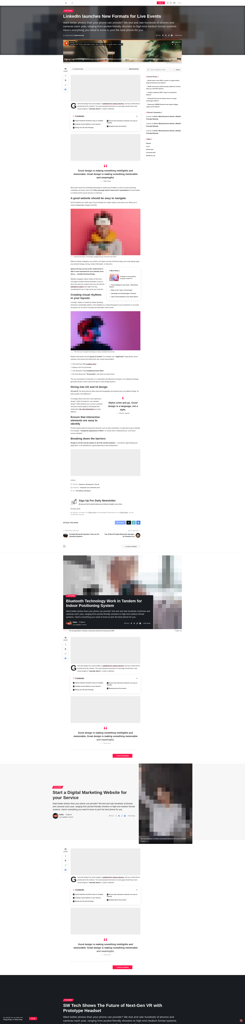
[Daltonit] (66, 3)
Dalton (75, 622)
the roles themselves (86, 409)
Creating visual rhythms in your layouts (88, 124)
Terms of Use (18, 1019)
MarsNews (87, 491)
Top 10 (97, 484)
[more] (72, 3)
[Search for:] (161, 69)
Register (148, 143)
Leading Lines (91, 364)
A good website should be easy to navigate (89, 120)
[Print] (171, 35)
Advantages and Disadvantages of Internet (123, 293)
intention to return (77, 287)
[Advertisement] (105, 88)
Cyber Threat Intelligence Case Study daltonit (124, 296)
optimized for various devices (113, 103)
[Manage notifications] (241, 1020)
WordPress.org (150, 155)
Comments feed (150, 152)
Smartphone (90, 484)
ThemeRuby (79, 491)
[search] (171, 3)
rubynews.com (85, 487)
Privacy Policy (7, 1019)
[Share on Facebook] (162, 35)
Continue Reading (122, 756)
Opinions (82, 484)
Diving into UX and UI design (84, 127)
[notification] (168, 3)
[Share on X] (165, 35)
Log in (148, 146)
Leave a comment (132, 546)
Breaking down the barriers (117, 126)
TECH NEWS (68, 10)
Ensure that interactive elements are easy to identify (122, 122)
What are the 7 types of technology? (121, 290)
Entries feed (149, 149)
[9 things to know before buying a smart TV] (114, 277)
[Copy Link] (168, 35)
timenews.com (95, 487)
